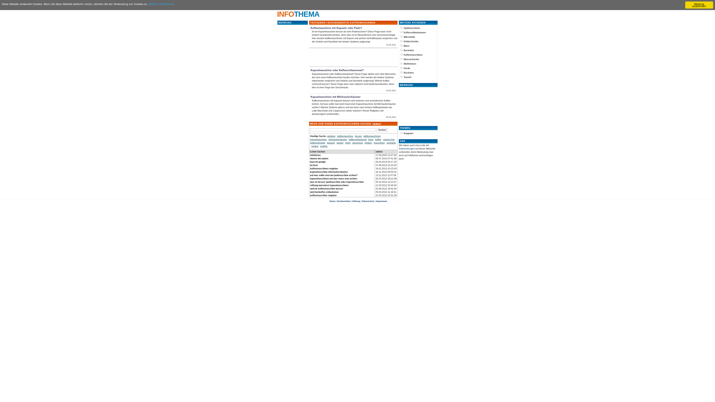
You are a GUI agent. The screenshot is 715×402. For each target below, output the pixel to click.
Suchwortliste (344, 201)
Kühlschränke (411, 41)
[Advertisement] (292, 81)
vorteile (324, 146)
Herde (407, 68)
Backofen (409, 50)
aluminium (357, 143)
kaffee (378, 139)
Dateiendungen (407, 148)
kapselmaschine (318, 139)
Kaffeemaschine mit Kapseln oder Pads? (336, 28)
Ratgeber (318, 22)
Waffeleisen (410, 64)
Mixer (407, 46)
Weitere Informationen (161, 4)
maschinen (379, 143)
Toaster (408, 77)
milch (348, 143)
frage (371, 139)
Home (332, 201)
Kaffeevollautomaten (415, 32)
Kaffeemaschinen (413, 55)
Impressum (381, 201)
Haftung (356, 201)
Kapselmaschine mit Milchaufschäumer (335, 96)
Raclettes (409, 72)
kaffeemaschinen (372, 136)
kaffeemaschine (345, 136)
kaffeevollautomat (358, 139)
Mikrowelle (409, 37)
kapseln (331, 143)
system (314, 146)
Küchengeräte (338, 22)
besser (358, 136)
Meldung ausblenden (699, 5)
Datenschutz (368, 201)
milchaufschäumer (337, 139)
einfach (368, 143)
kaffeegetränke (317, 143)
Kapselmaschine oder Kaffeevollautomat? (337, 70)
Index (377, 123)
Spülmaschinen (412, 28)
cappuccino (389, 139)
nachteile (391, 143)
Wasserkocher (411, 59)
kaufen (340, 143)
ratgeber (331, 136)
